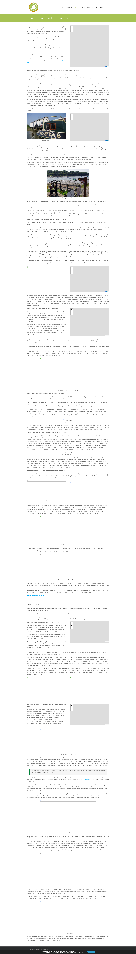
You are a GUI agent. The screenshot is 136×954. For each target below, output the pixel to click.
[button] (72, 27)
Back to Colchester (32, 66)
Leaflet (107, 66)
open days (40, 614)
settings (81, 952)
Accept (91, 951)
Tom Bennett (87, 779)
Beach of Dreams (55, 53)
